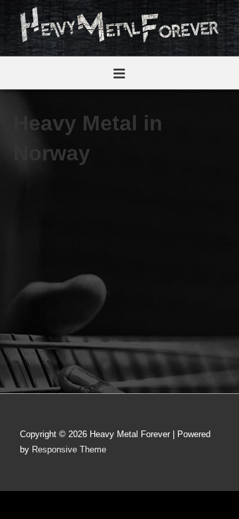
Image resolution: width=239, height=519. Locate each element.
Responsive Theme (69, 449)
